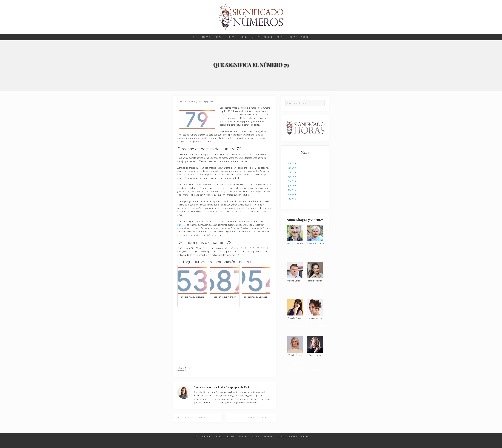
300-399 (292, 172)
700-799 (292, 190)
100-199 (292, 163)
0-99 (290, 159)
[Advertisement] (224, 335)
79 (185, 370)
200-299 (292, 168)
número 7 (181, 224)
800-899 (292, 194)
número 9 (237, 228)
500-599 (292, 181)
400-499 (292, 176)
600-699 (292, 185)
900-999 (292, 199)
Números (188, 368)
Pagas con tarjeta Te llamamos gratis (295, 255)
